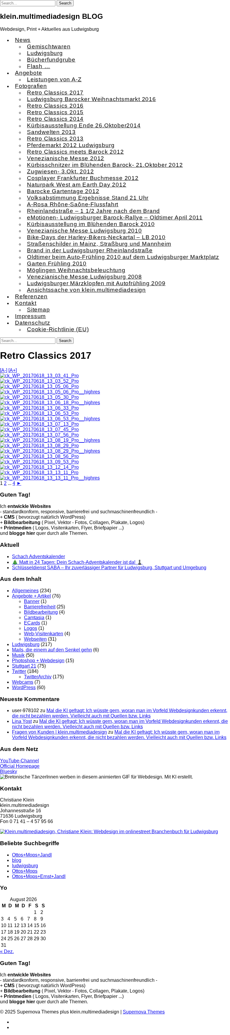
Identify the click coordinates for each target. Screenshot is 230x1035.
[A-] (3, 370)
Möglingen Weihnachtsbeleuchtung (76, 270)
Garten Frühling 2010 (57, 263)
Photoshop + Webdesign (38, 660)
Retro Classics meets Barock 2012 (75, 152)
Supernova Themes (144, 1011)
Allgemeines (25, 590)
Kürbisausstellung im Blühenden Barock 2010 (91, 224)
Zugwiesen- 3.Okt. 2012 (60, 171)
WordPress (24, 687)
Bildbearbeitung (41, 612)
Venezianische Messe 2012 (65, 158)
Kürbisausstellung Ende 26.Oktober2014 (84, 125)
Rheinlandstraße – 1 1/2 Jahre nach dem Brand (93, 211)
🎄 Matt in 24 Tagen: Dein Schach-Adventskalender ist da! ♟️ (77, 562)
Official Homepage (20, 766)
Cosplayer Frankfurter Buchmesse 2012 (83, 178)
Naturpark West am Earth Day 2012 (76, 184)
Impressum (30, 316)
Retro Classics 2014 (55, 119)
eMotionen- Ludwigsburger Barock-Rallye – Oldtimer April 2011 (115, 217)
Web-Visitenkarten (43, 633)
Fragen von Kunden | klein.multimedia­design (59, 732)
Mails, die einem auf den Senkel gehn (52, 649)
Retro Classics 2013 (55, 138)
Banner (32, 601)
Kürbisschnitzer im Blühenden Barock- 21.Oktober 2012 (105, 165)
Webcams (22, 682)
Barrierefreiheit (39, 606)
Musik (18, 655)
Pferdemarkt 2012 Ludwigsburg (70, 145)
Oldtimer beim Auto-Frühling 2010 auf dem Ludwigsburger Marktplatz (123, 257)
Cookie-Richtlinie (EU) (58, 329)
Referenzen (31, 296)
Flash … (38, 66)
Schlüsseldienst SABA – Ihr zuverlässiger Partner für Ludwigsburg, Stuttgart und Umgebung (109, 567)
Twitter (19, 671)
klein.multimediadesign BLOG (51, 16)
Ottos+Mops (24, 871)
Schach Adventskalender (38, 556)
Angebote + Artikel (31, 596)
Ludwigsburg (45, 53)
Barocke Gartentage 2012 (63, 191)
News (23, 40)
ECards (32, 622)
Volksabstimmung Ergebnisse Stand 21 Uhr (88, 198)
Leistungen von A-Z (54, 79)
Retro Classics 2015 (55, 112)
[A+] (12, 370)
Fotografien (31, 86)
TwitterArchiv (38, 676)
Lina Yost (22, 721)
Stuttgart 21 (24, 665)
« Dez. (7, 951)
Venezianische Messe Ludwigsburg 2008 (84, 277)
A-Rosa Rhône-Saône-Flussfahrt (72, 204)
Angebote (28, 73)
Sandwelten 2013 (51, 132)
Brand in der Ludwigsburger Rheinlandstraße (90, 250)
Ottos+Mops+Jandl (32, 854)
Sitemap (38, 309)
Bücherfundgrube (51, 60)
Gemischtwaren (48, 46)
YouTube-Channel (19, 760)
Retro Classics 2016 (55, 106)
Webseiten (35, 639)
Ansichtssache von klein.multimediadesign (86, 290)
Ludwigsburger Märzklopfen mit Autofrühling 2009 (96, 283)
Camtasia (34, 617)
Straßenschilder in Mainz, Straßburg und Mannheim (99, 244)
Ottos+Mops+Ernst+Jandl (39, 876)
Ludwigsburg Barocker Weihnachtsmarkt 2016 (91, 99)
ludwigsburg (25, 865)
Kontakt (26, 303)
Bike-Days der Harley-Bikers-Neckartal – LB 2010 (96, 237)
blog (16, 860)
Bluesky (8, 771)
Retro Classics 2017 (55, 92)
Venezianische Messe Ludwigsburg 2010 (84, 231)
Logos (30, 628)
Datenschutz (32, 323)
